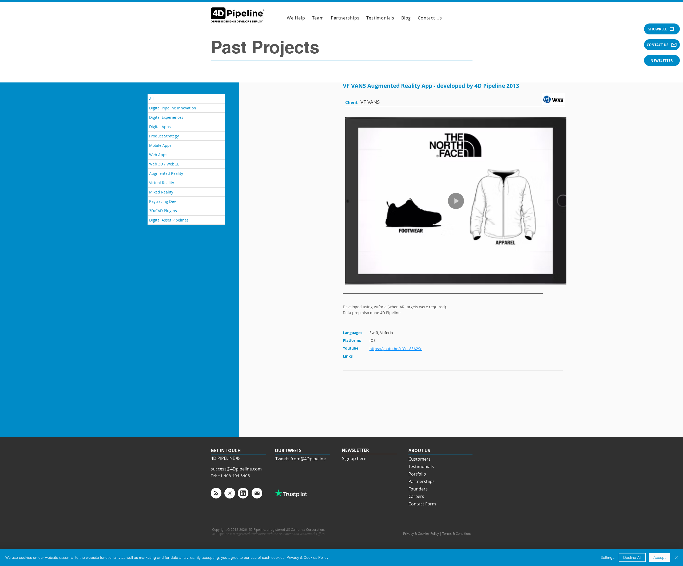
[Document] (216, 493)
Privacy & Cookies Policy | (422, 533)
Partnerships (421, 481)
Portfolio (417, 474)
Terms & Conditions (457, 533)
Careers (416, 496)
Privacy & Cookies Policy (307, 557)
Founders (418, 489)
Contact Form (422, 504)
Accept (659, 557)
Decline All (632, 557)
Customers (419, 459)
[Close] (676, 557)
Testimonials (421, 466)
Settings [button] (607, 557)
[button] (662, 29)
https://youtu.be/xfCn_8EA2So (396, 348)
